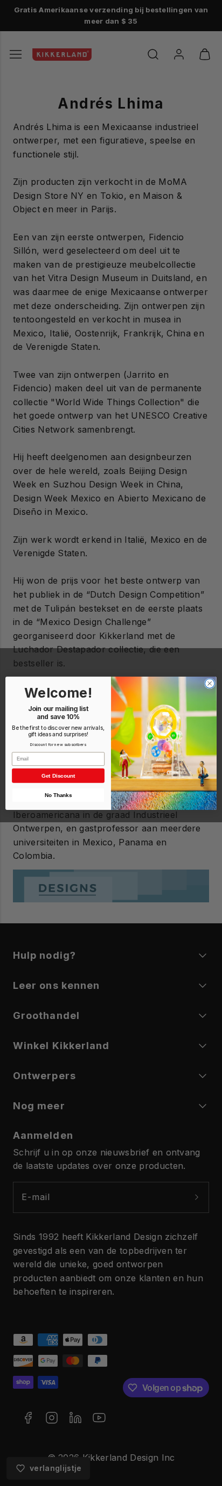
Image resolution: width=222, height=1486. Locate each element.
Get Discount (58, 775)
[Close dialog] (209, 683)
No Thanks (58, 795)
